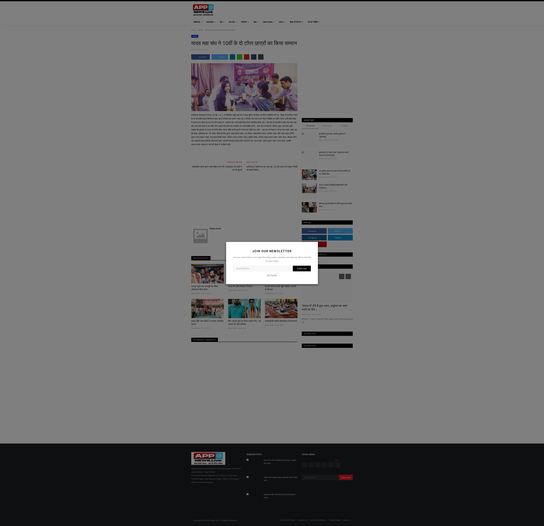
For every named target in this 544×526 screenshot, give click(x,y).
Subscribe (302, 268)
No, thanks (272, 275)
